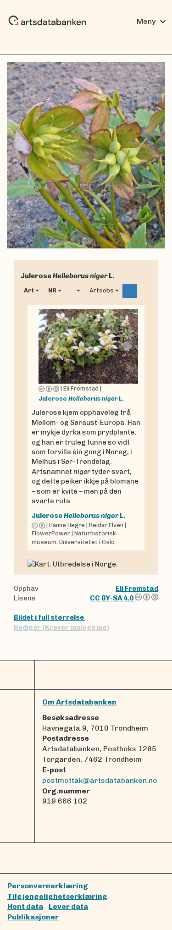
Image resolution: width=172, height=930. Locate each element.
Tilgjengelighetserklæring (57, 896)
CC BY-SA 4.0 (112, 598)
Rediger (61, 627)
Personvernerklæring (47, 885)
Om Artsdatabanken (79, 702)
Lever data (68, 906)
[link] (86, 427)
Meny (152, 21)
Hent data (25, 906)
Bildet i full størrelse (49, 617)
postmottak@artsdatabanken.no (99, 780)
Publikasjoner (33, 917)
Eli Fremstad (137, 588)
